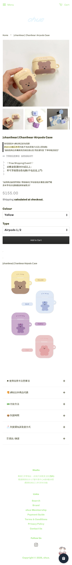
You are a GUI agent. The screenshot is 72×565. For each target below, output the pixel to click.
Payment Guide (36, 514)
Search (36, 500)
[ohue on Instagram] (36, 545)
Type (6, 223)
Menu (10, 4)
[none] (13, 119)
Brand (36, 505)
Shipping (8, 199)
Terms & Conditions (36, 519)
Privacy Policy (36, 523)
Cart (66, 4)
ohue (46, 557)
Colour (7, 208)
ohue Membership (36, 510)
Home (5, 35)
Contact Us (36, 528)
